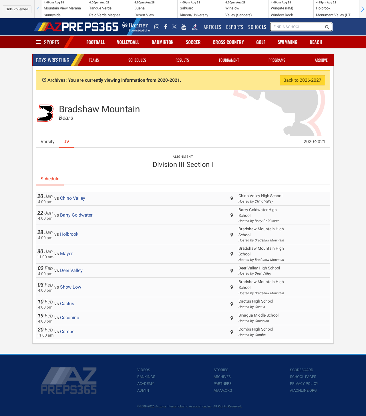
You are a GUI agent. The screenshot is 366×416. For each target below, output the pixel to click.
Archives (222, 377)
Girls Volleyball (17, 9)
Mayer (66, 253)
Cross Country (228, 42)
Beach (316, 42)
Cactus (67, 303)
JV (66, 141)
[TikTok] (195, 27)
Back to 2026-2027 (302, 80)
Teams (94, 60)
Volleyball (128, 42)
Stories (221, 370)
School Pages (303, 377)
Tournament (229, 60)
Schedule (50, 178)
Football (95, 42)
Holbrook (69, 234)
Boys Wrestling (52, 60)
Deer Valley (71, 270)
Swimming (287, 42)
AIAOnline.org (303, 390)
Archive (321, 60)
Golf (260, 42)
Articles (213, 26)
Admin (143, 390)
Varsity (48, 141)
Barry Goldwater (76, 215)
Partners (223, 383)
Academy (145, 383)
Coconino (69, 317)
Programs (276, 60)
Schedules (137, 60)
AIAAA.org (223, 390)
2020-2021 (314, 141)
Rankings (146, 377)
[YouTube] (184, 27)
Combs (67, 331)
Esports (235, 26)
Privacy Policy (304, 383)
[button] (362, 9)
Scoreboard (301, 370)
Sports (51, 42)
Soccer (193, 42)
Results (182, 60)
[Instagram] (157, 27)
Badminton (163, 42)
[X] (174, 26)
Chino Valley (72, 198)
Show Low (70, 287)
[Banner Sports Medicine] (136, 27)
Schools (257, 26)
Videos (143, 370)
